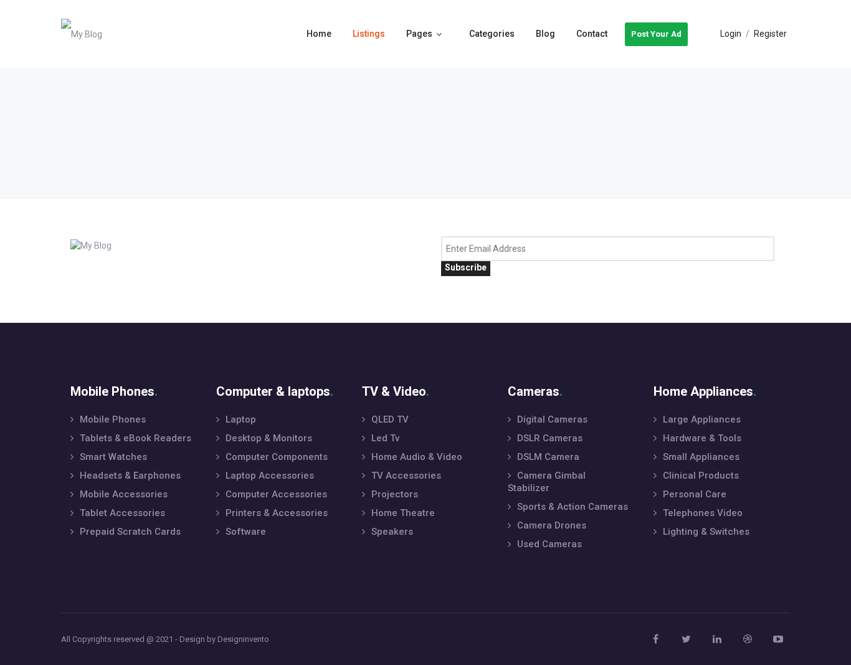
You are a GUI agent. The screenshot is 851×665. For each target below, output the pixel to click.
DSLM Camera (548, 456)
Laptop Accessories (270, 475)
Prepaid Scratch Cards (130, 531)
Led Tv (385, 438)
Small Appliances (701, 456)
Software (246, 531)
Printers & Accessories (277, 513)
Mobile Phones (113, 419)
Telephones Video (703, 513)
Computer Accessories (276, 494)
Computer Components (277, 456)
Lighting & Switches (706, 531)
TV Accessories (406, 475)
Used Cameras (549, 544)
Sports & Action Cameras (572, 506)
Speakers (392, 531)
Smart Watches (113, 456)
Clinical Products (701, 475)
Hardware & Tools (702, 438)
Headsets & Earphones (130, 475)
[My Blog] (81, 34)
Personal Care (694, 494)
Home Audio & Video (416, 456)
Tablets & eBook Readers (135, 438)
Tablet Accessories (122, 513)
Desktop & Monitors (269, 438)
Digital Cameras (552, 419)
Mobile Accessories (124, 494)
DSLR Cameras (549, 438)
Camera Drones (551, 525)
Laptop (241, 419)
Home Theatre (403, 513)
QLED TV (390, 419)
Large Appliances (702, 419)
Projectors (394, 494)
